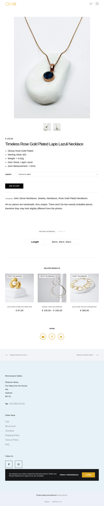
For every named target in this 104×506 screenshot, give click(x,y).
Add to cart (14, 186)
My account (10, 426)
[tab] (47, 231)
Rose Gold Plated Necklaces (73, 198)
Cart (7, 422)
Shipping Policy (12, 435)
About (47, 502)
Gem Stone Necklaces (25, 198)
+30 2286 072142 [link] (17, 404)
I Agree (88, 475)
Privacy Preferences (69, 475)
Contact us (57, 502)
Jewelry (41, 198)
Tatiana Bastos (62, 495)
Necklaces (52, 198)
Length (8, 174)
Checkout (9, 431)
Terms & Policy (12, 440)
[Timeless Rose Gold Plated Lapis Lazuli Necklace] (43, 336)
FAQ (7, 444)
